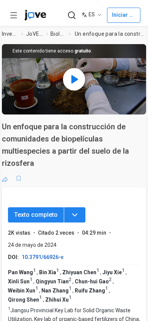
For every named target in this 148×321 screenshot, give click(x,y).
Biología (58, 34)
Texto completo (36, 214)
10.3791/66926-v (42, 257)
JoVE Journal (34, 34)
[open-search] (71, 15)
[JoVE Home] (35, 15)
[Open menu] (14, 15)
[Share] (5, 178)
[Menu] (74, 214)
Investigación (10, 34)
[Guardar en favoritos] (19, 178)
